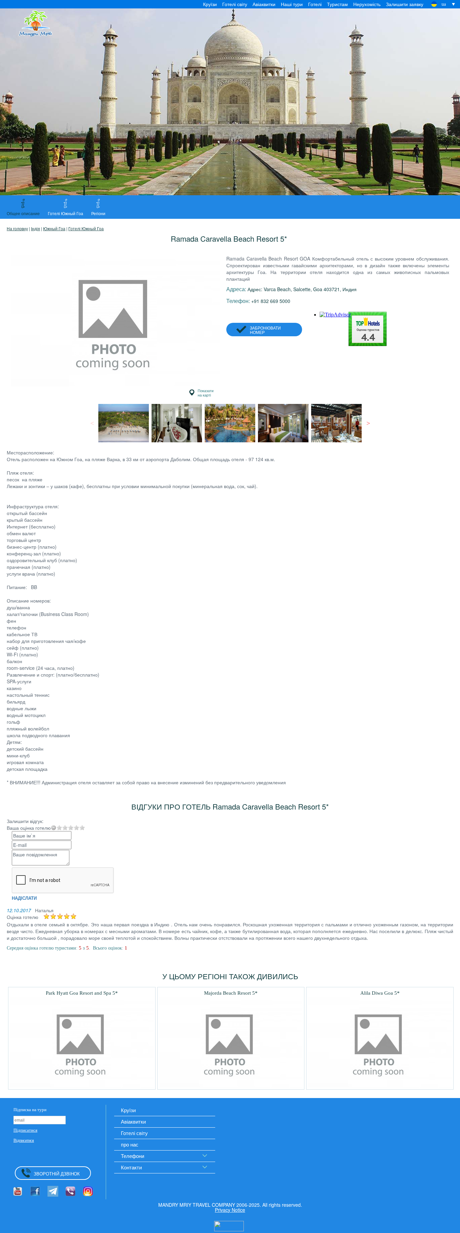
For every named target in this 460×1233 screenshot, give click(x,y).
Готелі (315, 4)
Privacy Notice (230, 1209)
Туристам (337, 4)
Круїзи (210, 4)
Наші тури (292, 4)
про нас (129, 1144)
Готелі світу (234, 4)
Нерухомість (367, 4)
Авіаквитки (264, 4)
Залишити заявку (404, 4)
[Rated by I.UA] (229, 1225)
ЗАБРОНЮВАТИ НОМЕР (265, 330)
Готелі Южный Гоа (86, 228)
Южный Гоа (54, 228)
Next (368, 423)
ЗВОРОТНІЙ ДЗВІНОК (57, 1173)
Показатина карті (205, 393)
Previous (92, 423)
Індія (35, 228)
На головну (17, 228)
